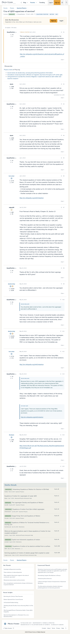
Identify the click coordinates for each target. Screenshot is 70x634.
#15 (63, 466)
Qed (57, 14)
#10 (63, 299)
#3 (63, 104)
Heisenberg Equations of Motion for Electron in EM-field (31, 489)
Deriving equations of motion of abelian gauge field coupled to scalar (27, 553)
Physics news (8, 69)
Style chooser (8, 628)
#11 (63, 331)
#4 (63, 135)
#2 (63, 84)
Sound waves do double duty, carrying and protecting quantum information (30, 73)
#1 (63, 32)
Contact (44, 628)
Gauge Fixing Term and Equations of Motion (26, 516)
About (48, 628)
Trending (42, 2)
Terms (53, 628)
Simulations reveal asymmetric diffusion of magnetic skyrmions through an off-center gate (34, 75)
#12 (63, 351)
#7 (63, 207)
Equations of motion (42, 14)
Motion (52, 14)
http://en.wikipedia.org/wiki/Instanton (32, 198)
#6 (63, 176)
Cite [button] (62, 59)
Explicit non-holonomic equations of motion (26, 539)
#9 (63, 284)
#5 (63, 158)
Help (62, 628)
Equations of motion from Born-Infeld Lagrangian (28, 509)
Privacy (58, 628)
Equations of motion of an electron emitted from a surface (31, 546)
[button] (27, 2)
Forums (32, 2)
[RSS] (66, 628)
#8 (63, 268)
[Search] (66, 2)
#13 (63, 374)
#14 (63, 434)
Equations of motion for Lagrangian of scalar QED (21, 496)
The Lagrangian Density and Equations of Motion (27, 502)
